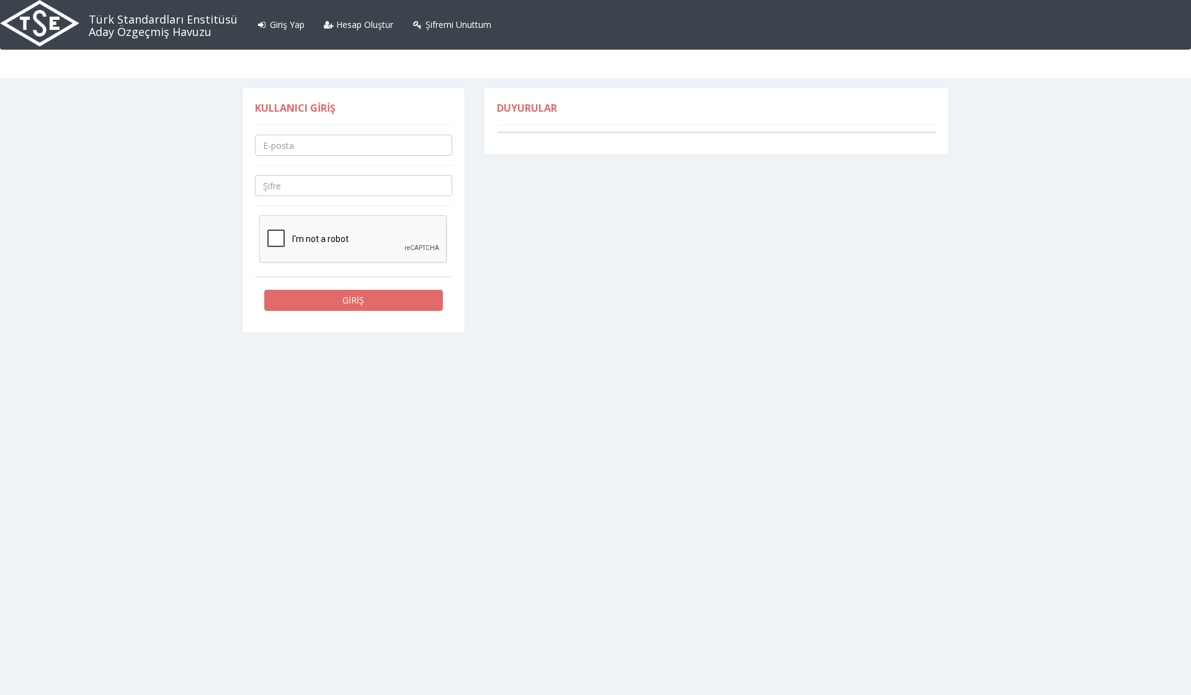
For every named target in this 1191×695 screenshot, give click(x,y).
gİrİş (353, 300)
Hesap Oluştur (363, 24)
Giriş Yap (286, 24)
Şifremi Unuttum (457, 24)
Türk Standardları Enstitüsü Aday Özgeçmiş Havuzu (163, 25)
